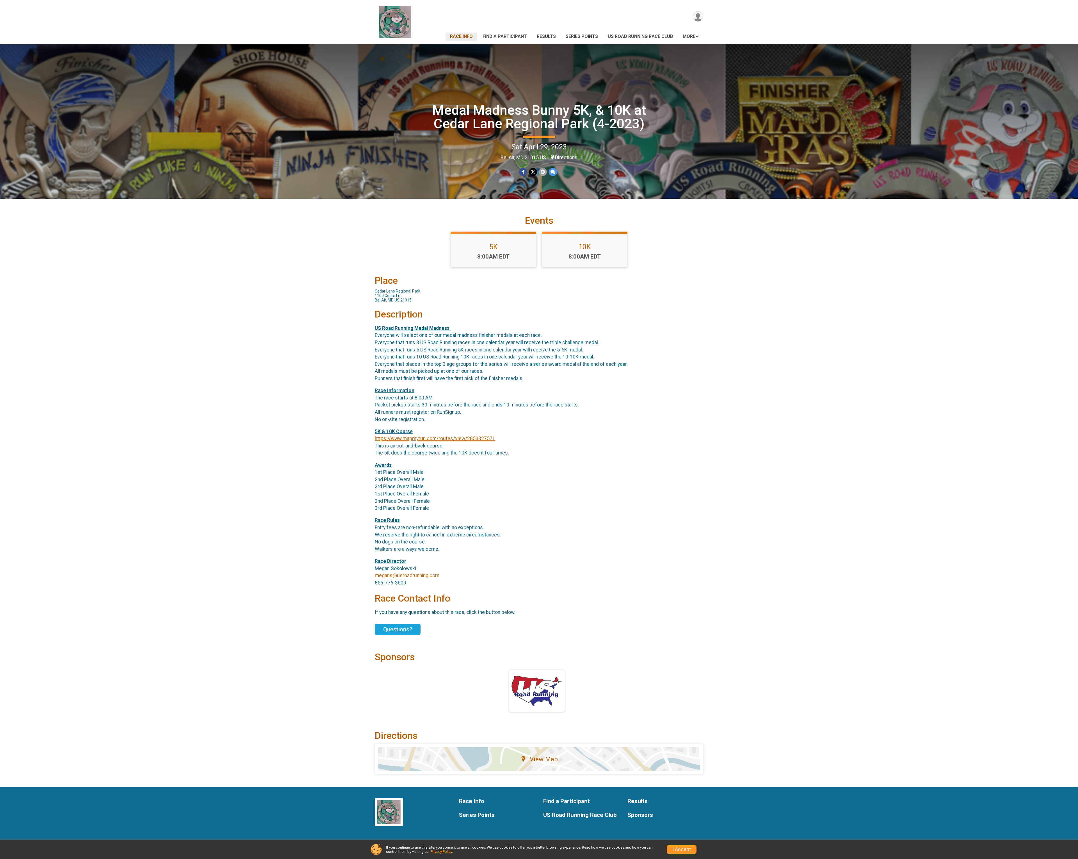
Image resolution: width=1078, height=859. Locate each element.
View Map (544, 759)
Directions (566, 157)
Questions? (397, 629)
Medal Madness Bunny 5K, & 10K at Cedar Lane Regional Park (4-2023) (539, 117)
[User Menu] (698, 16)
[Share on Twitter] (533, 172)
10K (585, 247)
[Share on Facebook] (523, 172)
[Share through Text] (553, 172)
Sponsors (640, 815)
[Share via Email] (543, 172)
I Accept (681, 849)
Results (546, 36)
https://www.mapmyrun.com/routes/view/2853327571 (435, 438)
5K (493, 247)
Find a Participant (505, 36)
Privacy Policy (441, 851)
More (689, 36)
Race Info (461, 36)
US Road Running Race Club (640, 36)
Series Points (582, 36)
